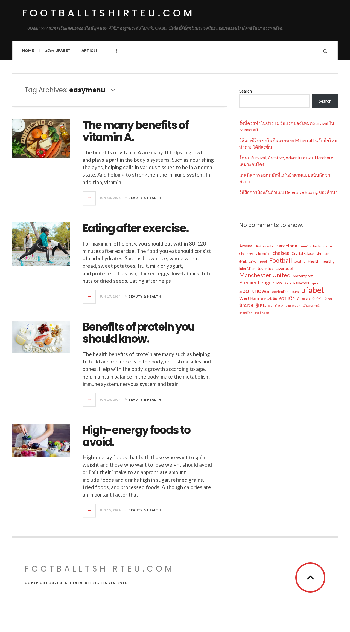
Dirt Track (322, 253)
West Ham (249, 298)
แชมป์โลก (245, 312)
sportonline (279, 291)
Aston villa (264, 246)
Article (89, 50)
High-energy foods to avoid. (136, 436)
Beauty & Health (145, 198)
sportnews (254, 290)
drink (243, 261)
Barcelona (286, 246)
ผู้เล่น (260, 305)
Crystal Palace (303, 253)
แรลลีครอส (261, 312)
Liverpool (284, 268)
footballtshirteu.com (108, 13)
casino (327, 246)
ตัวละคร (303, 298)
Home (28, 50)
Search (245, 90)
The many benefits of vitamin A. (135, 131)
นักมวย (246, 305)
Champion (263, 253)
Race (287, 283)
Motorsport (303, 275)
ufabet (312, 290)
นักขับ (328, 298)
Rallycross (301, 283)
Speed (315, 283)
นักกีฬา (317, 298)
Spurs (295, 291)
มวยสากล (275, 305)
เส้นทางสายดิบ (312, 305)
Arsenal (246, 245)
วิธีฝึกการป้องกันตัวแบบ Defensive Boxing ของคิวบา (288, 192)
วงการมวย (293, 305)
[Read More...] (89, 198)
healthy (328, 261)
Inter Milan (247, 268)
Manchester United (265, 275)
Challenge (246, 253)
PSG (279, 283)
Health (313, 261)
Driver (253, 261)
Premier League (256, 282)
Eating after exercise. (136, 228)
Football (280, 260)
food (263, 261)
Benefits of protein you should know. (138, 333)
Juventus (265, 268)
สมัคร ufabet (58, 50)
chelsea (281, 253)
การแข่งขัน (269, 298)
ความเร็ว (287, 298)
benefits (305, 246)
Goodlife (299, 261)
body (317, 246)
